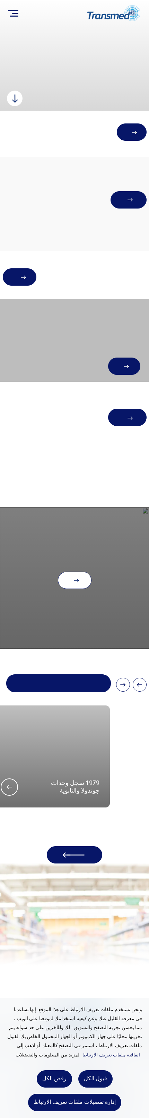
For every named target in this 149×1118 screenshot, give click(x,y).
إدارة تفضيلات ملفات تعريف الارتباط (75, 1102)
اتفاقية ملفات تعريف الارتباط (111, 1055)
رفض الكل (54, 1079)
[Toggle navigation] (13, 13)
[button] (140, 685)
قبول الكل (95, 1079)
